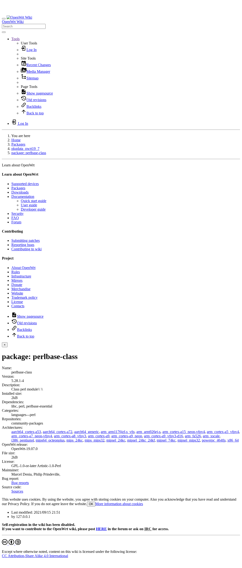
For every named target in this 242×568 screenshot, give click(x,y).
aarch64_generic (86, 432)
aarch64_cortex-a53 (26, 432)
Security (17, 214)
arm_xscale (211, 436)
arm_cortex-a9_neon (126, 436)
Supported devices (25, 184)
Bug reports (20, 483)
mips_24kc (74, 440)
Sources (17, 491)
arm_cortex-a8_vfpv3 (70, 436)
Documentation (22, 197)
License (17, 302)
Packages (18, 144)
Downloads (20, 192)
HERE (101, 529)
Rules (15, 272)
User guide (29, 205)
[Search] (4, 32)
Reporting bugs (22, 245)
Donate (16, 285)
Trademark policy (24, 297)
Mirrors (16, 280)
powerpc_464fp (213, 440)
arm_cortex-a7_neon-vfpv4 (31, 436)
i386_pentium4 (22, 440)
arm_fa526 (193, 436)
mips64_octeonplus (50, 440)
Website (17, 293)
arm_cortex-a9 (98, 436)
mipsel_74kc (166, 440)
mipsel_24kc (115, 440)
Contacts (17, 306)
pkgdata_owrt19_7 (25, 149)
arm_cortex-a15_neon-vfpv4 (183, 432)
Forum (16, 222)
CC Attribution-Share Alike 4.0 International (35, 556)
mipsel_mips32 (188, 440)
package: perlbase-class (28, 153)
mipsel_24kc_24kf (141, 440)
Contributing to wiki (26, 249)
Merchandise (20, 289)
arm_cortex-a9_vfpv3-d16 (163, 436)
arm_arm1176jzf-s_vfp (117, 432)
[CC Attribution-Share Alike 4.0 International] (11, 544)
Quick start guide (33, 201)
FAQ (15, 218)
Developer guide (33, 209)
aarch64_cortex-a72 (57, 432)
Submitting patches (25, 240)
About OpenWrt (23, 268)
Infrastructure (21, 276)
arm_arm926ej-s (148, 432)
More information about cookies (119, 504)
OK (91, 504)
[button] (15, 39)
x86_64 (233, 440)
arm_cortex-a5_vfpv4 (223, 432)
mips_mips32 (94, 440)
